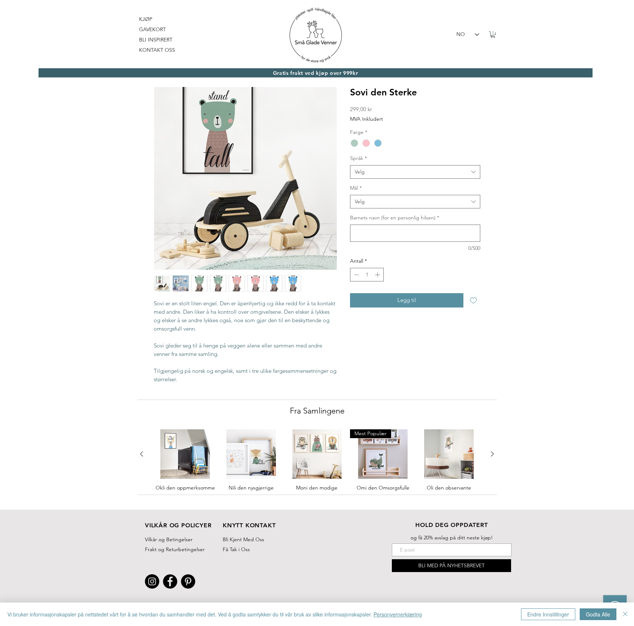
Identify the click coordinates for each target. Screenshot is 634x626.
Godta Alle (598, 614)
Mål (356, 188)
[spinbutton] (367, 274)
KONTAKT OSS (157, 50)
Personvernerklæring (398, 614)
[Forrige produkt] (141, 454)
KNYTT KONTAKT (249, 525)
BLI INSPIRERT (155, 39)
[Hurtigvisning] (185, 454)
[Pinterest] (188, 581)
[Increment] (378, 274)
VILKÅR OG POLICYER (178, 525)
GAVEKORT (152, 29)
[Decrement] (355, 274)
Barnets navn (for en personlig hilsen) (394, 217)
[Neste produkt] (492, 454)
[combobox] (415, 172)
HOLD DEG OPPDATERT (451, 524)
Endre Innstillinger (548, 614)
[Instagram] (152, 581)
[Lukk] (625, 614)
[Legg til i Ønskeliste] (473, 300)
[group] (317, 466)
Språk (358, 158)
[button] (493, 34)
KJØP (145, 19)
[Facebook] (170, 581)
